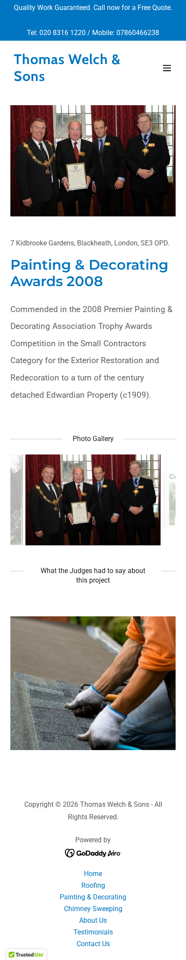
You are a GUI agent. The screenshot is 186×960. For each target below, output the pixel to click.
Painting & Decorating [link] (93, 897)
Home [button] (93, 874)
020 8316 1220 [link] (62, 33)
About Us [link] (93, 920)
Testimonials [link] (93, 932)
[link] (68, 78)
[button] (167, 68)
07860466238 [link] (137, 33)
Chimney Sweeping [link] (93, 909)
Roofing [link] (93, 885)
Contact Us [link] (93, 944)
